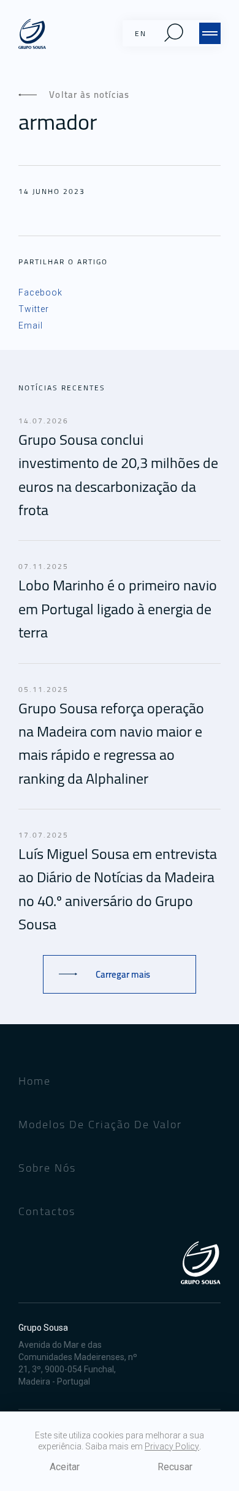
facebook (40, 292)
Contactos (46, 1211)
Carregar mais (123, 974)
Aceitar (65, 1467)
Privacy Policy (172, 1446)
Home (34, 1081)
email (30, 325)
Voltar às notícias (89, 94)
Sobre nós (47, 1168)
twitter (33, 309)
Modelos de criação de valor (100, 1124)
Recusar (174, 1467)
